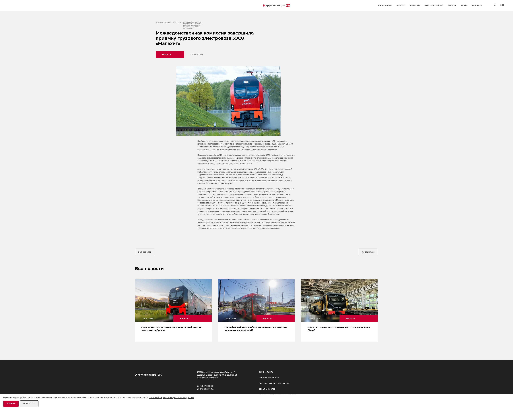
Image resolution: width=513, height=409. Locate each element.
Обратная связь (267, 389)
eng (502, 5)
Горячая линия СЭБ (269, 378)
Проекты (401, 5)
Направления (385, 5)
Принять (11, 404)
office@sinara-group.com (207, 378)
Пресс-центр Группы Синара (274, 383)
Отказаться (29, 404)
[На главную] (276, 5)
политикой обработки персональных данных (171, 397)
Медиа (464, 5)
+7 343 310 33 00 (205, 386)
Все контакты (266, 372)
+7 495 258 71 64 (205, 389)
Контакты (477, 5)
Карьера (452, 5)
